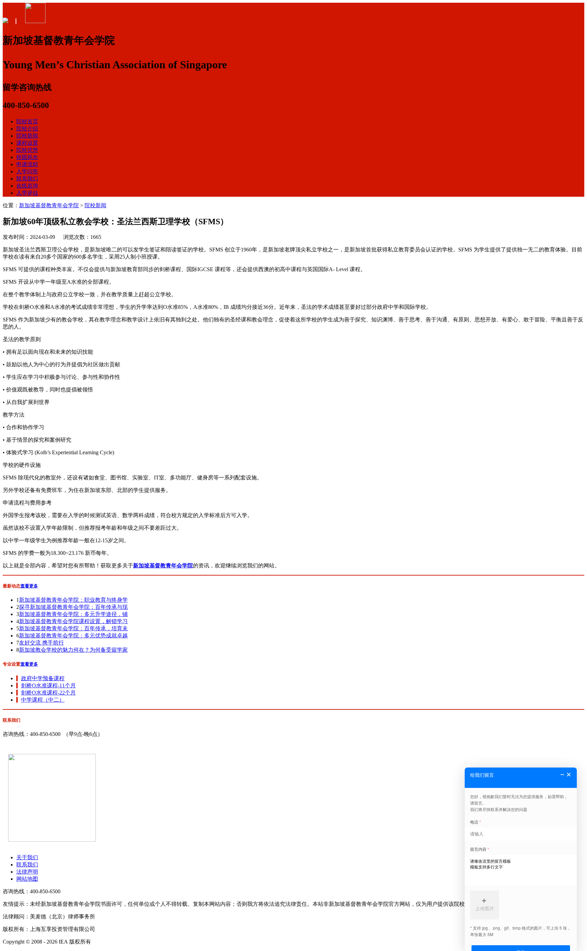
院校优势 (27, 150)
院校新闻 (27, 136)
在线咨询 (27, 186)
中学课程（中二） (43, 700)
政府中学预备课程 (43, 678)
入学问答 (27, 171)
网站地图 (27, 879)
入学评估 (27, 193)
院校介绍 (27, 128)
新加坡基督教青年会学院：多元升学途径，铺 (73, 614)
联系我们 (27, 178)
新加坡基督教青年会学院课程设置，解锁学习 (73, 621)
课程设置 (27, 143)
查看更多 (29, 585)
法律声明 (27, 872)
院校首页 (27, 121)
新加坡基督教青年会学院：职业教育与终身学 (73, 600)
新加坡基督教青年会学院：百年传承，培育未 (73, 628)
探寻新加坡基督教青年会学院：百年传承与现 (73, 607)
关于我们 (27, 857)
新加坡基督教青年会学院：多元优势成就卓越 (73, 635)
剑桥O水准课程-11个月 (48, 685)
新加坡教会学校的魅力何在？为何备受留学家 (73, 650)
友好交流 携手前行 (41, 643)
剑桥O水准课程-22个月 (48, 692)
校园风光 (27, 157)
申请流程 (27, 164)
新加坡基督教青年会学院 (49, 205)
